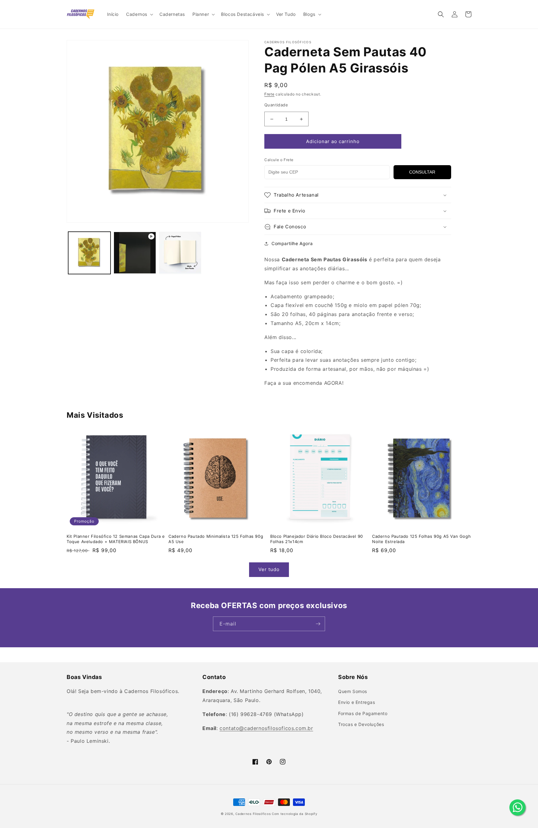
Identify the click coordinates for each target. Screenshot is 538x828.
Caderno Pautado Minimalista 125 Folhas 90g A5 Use (215, 539)
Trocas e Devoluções (361, 724)
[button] (139, 14)
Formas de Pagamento (362, 713)
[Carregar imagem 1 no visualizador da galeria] (89, 253)
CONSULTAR (422, 172)
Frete (269, 94)
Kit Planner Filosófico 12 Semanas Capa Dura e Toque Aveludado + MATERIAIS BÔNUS (116, 539)
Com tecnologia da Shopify (295, 814)
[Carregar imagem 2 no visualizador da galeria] (180, 253)
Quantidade (276, 104)
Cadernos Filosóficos (253, 814)
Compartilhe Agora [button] (292, 243)
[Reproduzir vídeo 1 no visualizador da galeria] (135, 253)
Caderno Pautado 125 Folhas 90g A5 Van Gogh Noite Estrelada (421, 539)
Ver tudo (269, 569)
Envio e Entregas (356, 702)
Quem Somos (352, 691)
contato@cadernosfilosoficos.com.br (266, 728)
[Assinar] (318, 623)
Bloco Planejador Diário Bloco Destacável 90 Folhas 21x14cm (316, 539)
